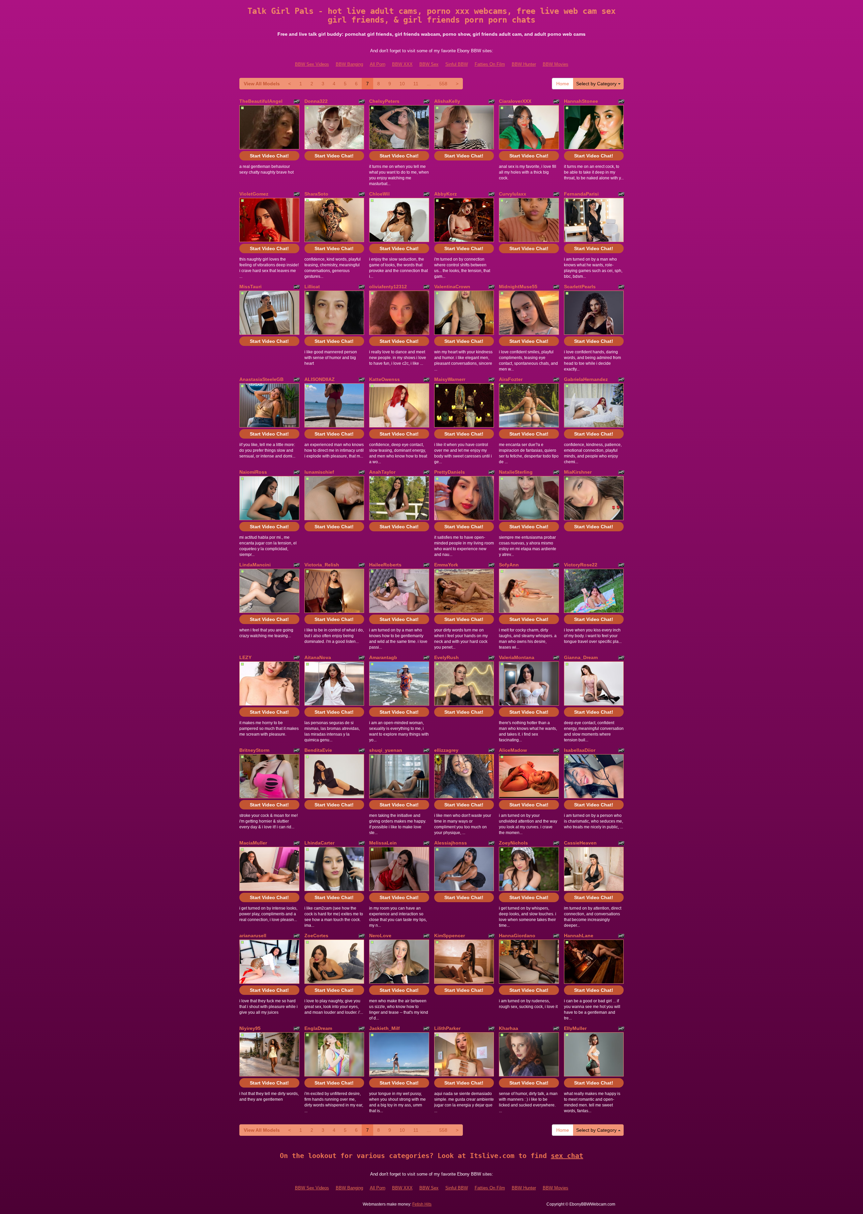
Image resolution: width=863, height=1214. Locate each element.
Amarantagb (383, 657)
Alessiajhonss (450, 843)
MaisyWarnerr (449, 379)
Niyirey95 (250, 1028)
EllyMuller (575, 1028)
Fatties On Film (490, 64)
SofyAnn (509, 564)
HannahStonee (581, 101)
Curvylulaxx (512, 194)
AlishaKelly (447, 101)
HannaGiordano (517, 935)
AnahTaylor (382, 472)
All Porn (377, 64)
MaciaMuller (253, 843)
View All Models (262, 83)
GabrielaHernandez (586, 379)
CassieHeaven (580, 843)
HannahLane (578, 935)
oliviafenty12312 (388, 286)
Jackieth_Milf (384, 1028)
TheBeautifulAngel (260, 101)
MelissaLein (383, 843)
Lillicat (312, 286)
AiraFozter (511, 379)
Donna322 (316, 101)
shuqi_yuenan (385, 750)
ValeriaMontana (516, 657)
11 (415, 83)
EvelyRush (446, 657)
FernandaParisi (581, 194)
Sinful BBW (456, 64)
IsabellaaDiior (579, 750)
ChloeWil (379, 194)
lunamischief (319, 472)
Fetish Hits (422, 1204)
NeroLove (380, 935)
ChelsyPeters (384, 101)
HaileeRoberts (385, 564)
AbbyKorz (445, 194)
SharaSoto (316, 194)
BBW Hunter (524, 64)
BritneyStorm (254, 750)
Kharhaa (508, 1028)
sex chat (567, 1156)
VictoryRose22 (580, 564)
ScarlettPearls (580, 286)
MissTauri (250, 286)
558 (443, 83)
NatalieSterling (516, 472)
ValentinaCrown (452, 286)
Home (562, 83)
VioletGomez (253, 194)
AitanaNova (317, 657)
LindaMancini (255, 564)
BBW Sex (429, 64)
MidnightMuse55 (518, 286)
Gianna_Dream (581, 657)
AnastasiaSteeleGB (261, 379)
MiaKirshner (578, 472)
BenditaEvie (318, 750)
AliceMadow (513, 750)
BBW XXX (402, 64)
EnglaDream (318, 1028)
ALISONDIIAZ (319, 379)
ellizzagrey (446, 750)
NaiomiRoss (253, 472)
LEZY (245, 657)
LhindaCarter (319, 843)
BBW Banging (349, 64)
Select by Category (597, 83)
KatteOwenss (384, 379)
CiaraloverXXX (515, 101)
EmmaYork (446, 564)
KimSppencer (449, 935)
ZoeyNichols (513, 843)
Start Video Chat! (269, 155)
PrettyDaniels (449, 472)
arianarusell (252, 935)
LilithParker (447, 1028)
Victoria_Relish (321, 564)
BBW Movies (555, 64)
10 (402, 83)
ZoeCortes (316, 935)
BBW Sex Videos (312, 64)
